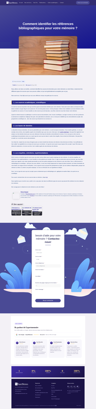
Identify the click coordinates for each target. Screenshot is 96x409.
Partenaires (37, 397)
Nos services (27, 2)
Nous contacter (48, 300)
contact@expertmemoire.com (21, 393)
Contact (62, 2)
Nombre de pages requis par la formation (46, 283)
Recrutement (38, 394)
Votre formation (39, 269)
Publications (42, 2)
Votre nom (38, 250)
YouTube (32, 195)
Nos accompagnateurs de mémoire (56, 391)
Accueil (21, 2)
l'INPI (56, 405)
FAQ (52, 394)
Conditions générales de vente (41, 392)
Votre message (39, 289)
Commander (53, 396)
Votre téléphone (39, 263)
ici (46, 177)
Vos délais (37, 276)
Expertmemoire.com (30, 193)
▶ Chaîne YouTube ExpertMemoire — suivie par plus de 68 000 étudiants (74, 392)
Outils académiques (52, 2)
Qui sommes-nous (39, 387)
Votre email (38, 256)
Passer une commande (83, 2)
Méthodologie (38, 390)
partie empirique (64, 132)
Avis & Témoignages (55, 398)
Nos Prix (35, 2)
